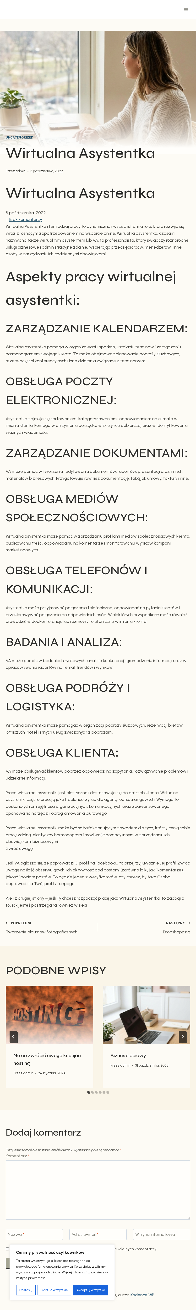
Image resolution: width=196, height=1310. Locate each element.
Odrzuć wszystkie (54, 1290)
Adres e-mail (84, 1234)
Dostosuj (25, 1290)
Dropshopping (176, 928)
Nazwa (16, 1234)
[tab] (88, 1092)
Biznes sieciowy (128, 1056)
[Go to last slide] (13, 1036)
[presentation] (49, 1015)
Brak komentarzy (25, 219)
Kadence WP (142, 1295)
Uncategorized (19, 137)
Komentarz (18, 1156)
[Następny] (182, 1036)
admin (21, 171)
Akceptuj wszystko (90, 1290)
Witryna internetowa (155, 1234)
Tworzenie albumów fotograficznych (41, 928)
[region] (62, 1272)
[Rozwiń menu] (185, 9)
